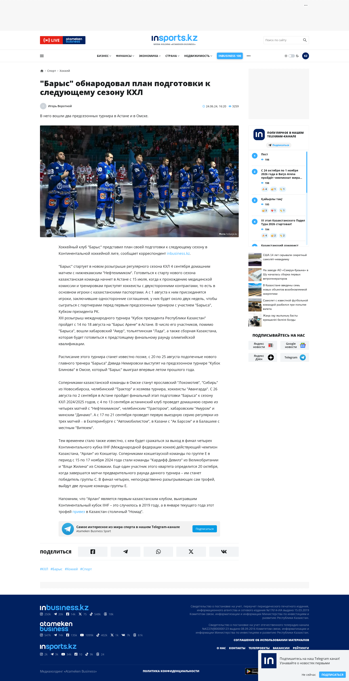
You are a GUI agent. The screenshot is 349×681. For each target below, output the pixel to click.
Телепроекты (259, 648)
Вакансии (281, 648)
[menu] (41, 56)
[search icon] (305, 40)
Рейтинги (301, 648)
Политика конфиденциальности (171, 671)
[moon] (297, 55)
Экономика (148, 56)
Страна (171, 56)
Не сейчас (309, 675)
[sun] (286, 55)
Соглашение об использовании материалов (271, 640)
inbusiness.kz (178, 253)
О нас (221, 648)
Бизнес (103, 56)
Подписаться (332, 675)
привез (79, 511)
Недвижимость (197, 56)
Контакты (237, 648)
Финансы (124, 56)
